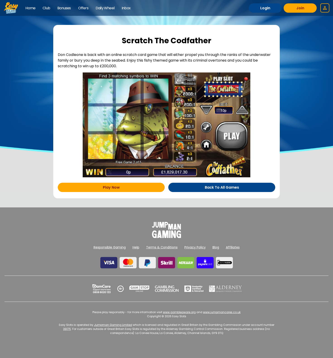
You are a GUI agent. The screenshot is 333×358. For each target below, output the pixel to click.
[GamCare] (101, 288)
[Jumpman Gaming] (166, 236)
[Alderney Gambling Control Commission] (225, 289)
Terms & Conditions (162, 247)
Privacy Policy (195, 247)
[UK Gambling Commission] (167, 289)
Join (300, 8)
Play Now (111, 187)
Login (265, 8)
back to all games (222, 187)
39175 (67, 329)
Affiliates (233, 247)
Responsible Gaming (110, 247)
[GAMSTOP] (139, 289)
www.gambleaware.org (179, 312)
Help (136, 247)
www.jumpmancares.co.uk (222, 312)
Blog (215, 247)
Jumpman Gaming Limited (113, 325)
